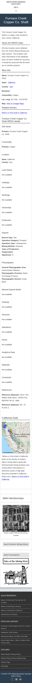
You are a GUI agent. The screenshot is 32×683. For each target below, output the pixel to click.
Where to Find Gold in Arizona (11, 606)
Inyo (11, 87)
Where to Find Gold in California (14, 113)
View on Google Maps (15, 104)
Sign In (16, 7)
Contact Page (5, 662)
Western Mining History (16, 3)
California (11, 83)
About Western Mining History (11, 654)
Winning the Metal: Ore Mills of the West (14, 636)
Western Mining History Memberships (13, 658)
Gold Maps (4, 666)
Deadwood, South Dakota (9, 632)
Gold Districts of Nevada (9, 614)
